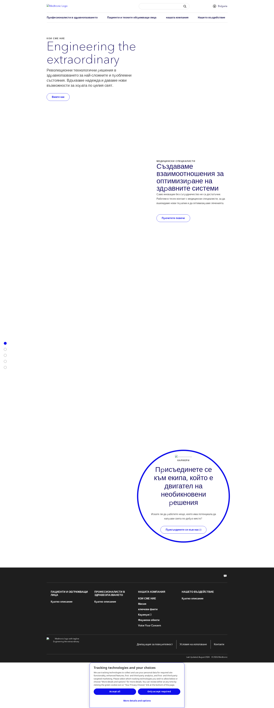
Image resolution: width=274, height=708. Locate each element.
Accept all (114, 691)
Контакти (219, 644)
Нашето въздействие (211, 17)
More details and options (137, 700)
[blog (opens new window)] (224, 576)
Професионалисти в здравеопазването (72, 17)
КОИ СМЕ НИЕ (147, 598)
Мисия (142, 604)
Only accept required (159, 691)
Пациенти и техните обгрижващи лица (132, 17)
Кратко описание (61, 602)
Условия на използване (193, 644)
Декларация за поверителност (155, 644)
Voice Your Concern (149, 625)
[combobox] (159, 6)
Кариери (143, 615)
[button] (185, 6)
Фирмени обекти (149, 620)
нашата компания (177, 17)
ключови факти (148, 609)
